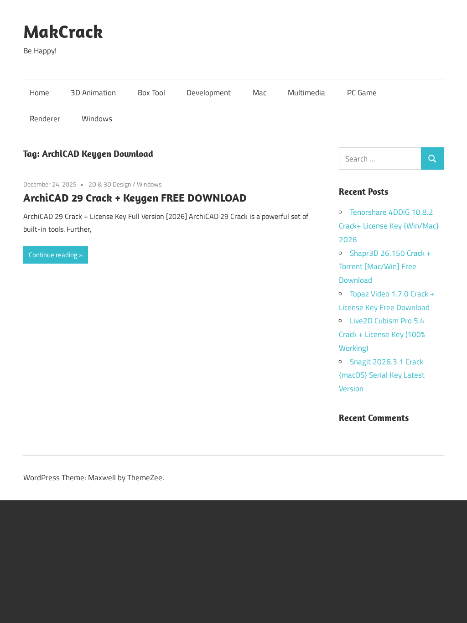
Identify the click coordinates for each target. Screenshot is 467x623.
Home (39, 93)
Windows (97, 119)
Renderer (45, 119)
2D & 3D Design (109, 184)
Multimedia (306, 93)
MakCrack (63, 31)
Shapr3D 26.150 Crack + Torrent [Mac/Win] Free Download (385, 266)
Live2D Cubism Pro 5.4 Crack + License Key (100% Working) (382, 334)
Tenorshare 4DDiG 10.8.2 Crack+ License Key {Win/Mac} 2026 (389, 225)
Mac (259, 93)
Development (209, 93)
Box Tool (151, 93)
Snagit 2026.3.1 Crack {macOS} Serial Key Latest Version (382, 375)
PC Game (362, 93)
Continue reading (53, 254)
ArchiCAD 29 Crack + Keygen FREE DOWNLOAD (135, 197)
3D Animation (93, 93)
